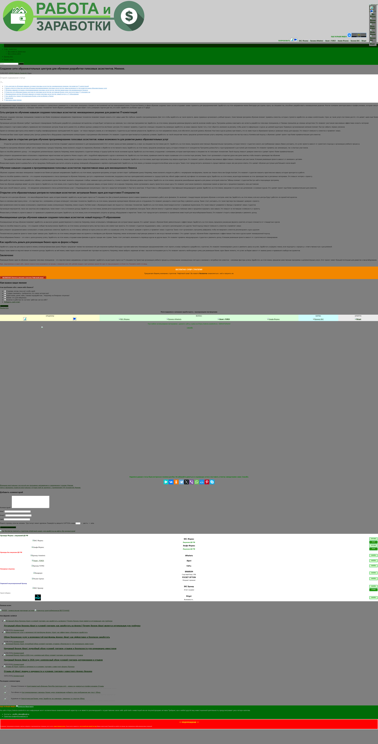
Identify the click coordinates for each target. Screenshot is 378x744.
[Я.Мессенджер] (166, 482)
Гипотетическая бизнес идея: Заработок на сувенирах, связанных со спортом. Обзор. (53, 698)
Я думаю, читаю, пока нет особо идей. (20, 291)
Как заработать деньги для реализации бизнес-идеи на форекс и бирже (29, 96)
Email (2, 515)
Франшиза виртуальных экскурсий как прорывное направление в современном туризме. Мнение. (36, 485)
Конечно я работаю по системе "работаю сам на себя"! (27, 300)
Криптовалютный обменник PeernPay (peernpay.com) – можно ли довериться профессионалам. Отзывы (65, 686)
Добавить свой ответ (12, 302)
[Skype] (212, 482)
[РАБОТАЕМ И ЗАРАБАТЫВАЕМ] (73, 31)
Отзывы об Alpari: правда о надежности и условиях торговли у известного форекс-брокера (48, 671)
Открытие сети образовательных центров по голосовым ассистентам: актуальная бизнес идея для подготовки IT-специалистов (47, 92)
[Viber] (191, 482)
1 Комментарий (18, 630)
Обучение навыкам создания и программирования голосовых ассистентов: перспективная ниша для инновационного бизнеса (46, 90)
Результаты (4, 308)
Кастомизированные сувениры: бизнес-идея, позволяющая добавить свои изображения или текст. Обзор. (61, 692)
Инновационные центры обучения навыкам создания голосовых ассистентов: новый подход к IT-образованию (42, 94)
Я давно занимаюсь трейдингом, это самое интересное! (27, 293)
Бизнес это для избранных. (16, 298)
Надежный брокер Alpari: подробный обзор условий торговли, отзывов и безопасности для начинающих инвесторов (60, 648)
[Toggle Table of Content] (1, 82)
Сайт (1, 519)
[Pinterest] (207, 482)
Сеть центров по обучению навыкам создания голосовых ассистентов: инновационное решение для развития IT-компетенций (47, 86)
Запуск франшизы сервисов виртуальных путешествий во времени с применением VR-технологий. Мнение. (40, 487)
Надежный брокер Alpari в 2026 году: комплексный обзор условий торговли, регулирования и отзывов (53, 659)
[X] (186, 482)
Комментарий (5, 507)
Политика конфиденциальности (16, 716)
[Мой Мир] (201, 482)
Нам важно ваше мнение (13, 100)
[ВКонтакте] (171, 482)
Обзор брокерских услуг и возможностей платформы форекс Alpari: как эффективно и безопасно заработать (57, 637)
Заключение (9, 98)
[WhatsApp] (196, 482)
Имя (2, 511)
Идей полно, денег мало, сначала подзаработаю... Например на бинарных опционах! (37, 295)
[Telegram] (181, 482)
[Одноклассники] (176, 482)
